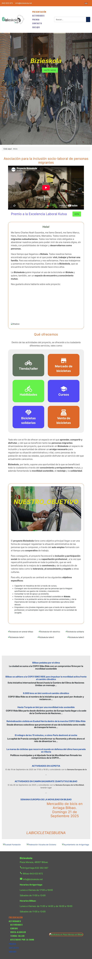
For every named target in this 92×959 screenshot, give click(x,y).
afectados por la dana (22, 939)
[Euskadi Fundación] (12, 844)
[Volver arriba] (89, 956)
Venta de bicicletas (63, 420)
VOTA (76, 214)
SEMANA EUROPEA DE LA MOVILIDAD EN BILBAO (46, 799)
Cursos (63, 394)
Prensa (36, 19)
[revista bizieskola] (13, 19)
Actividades (16, 924)
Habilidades (28, 394)
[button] (14, 305)
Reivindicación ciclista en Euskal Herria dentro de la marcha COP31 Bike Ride (46, 721)
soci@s (36, 27)
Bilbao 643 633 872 (31, 873)
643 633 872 (7, 3)
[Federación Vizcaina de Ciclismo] (41, 844)
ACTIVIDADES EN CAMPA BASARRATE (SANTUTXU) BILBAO (46, 781)
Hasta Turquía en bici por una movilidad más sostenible (46, 707)
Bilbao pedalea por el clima (46, 662)
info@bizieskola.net (23, 3)
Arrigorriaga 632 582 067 (34, 868)
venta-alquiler (18, 932)
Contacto (37, 23)
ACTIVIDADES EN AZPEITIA (46, 766)
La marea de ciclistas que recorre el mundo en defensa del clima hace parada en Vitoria (46, 750)
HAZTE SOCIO (50, 70)
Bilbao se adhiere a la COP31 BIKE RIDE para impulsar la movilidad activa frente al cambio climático (46, 678)
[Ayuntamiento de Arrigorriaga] (75, 844)
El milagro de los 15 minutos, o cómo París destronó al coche (46, 735)
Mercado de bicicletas (63, 368)
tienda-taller (17, 935)
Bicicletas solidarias (28, 420)
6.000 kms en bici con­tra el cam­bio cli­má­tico (46, 693)
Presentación (39, 11)
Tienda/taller (28, 368)
